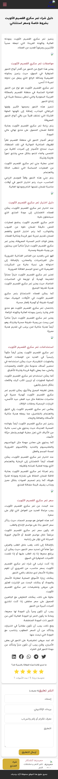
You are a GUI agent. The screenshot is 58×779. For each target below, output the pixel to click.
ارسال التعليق (29, 752)
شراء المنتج (13, 764)
